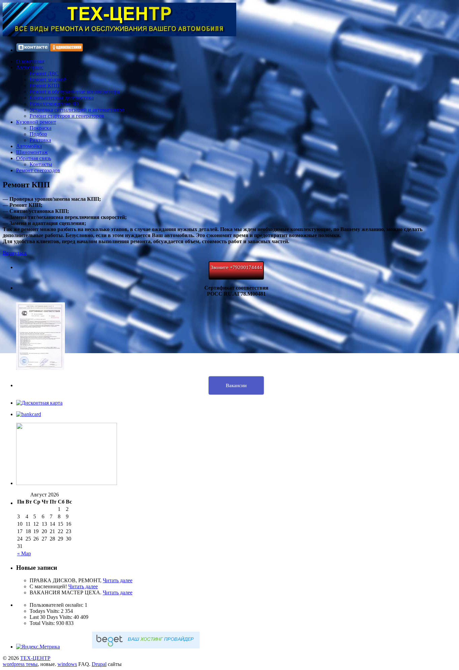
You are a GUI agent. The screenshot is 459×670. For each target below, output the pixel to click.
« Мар (24, 553)
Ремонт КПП (44, 85)
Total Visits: (43, 623)
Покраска (40, 128)
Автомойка (29, 146)
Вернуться (15, 253)
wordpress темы (20, 664)
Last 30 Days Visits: (52, 617)
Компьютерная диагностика (62, 98)
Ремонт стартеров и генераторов (67, 116)
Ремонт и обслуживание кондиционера (75, 92)
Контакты (41, 164)
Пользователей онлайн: (57, 605)
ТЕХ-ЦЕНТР (35, 658)
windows (67, 664)
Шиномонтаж (32, 152)
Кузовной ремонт (36, 122)
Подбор (38, 134)
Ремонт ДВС (44, 73)
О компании (30, 61)
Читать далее (117, 580)
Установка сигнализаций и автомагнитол (77, 110)
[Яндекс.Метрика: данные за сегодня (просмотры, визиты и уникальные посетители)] (38, 647)
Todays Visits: (45, 611)
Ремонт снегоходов (38, 170)
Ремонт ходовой (48, 79)
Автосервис (29, 67)
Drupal (99, 664)
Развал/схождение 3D (54, 104)
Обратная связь (33, 158)
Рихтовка (40, 140)
